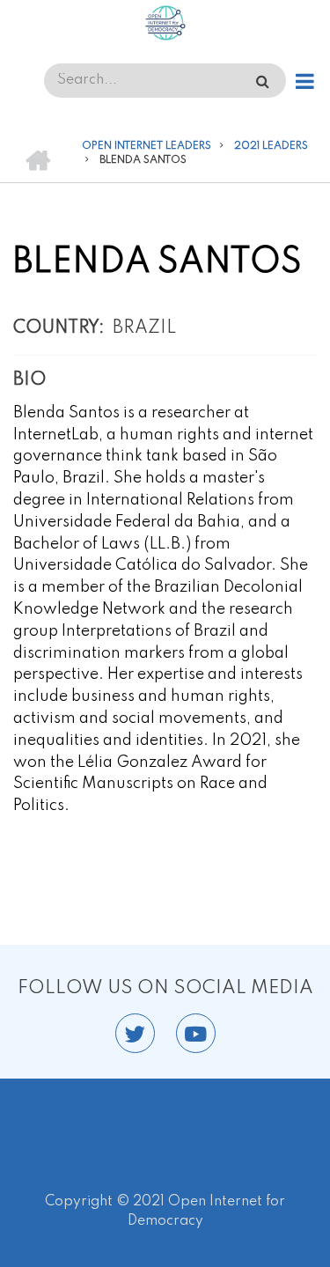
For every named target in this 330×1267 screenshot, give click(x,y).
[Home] (165, 23)
